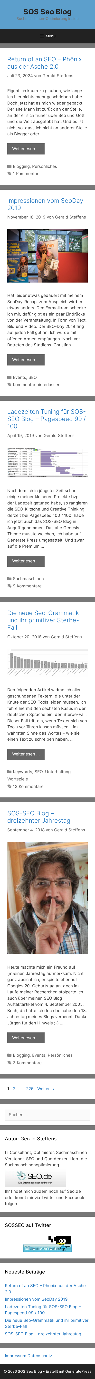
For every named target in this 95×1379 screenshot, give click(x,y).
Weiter (46, 1088)
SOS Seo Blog (47, 11)
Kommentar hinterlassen (36, 384)
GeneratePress (78, 1371)
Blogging (21, 166)
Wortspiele (17, 779)
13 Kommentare (28, 786)
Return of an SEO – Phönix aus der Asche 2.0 (44, 63)
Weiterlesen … (26, 148)
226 (30, 1088)
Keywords (22, 771)
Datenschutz (40, 1355)
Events (19, 377)
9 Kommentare (27, 586)
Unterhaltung (58, 771)
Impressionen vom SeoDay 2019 (36, 1299)
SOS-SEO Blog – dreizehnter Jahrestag (38, 817)
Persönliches (44, 166)
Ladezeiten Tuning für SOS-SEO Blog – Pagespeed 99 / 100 (46, 419)
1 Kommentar (25, 173)
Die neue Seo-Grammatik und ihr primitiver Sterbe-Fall (43, 620)
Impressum (15, 1355)
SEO (32, 377)
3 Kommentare (27, 1062)
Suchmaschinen (28, 578)
